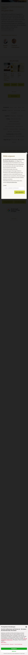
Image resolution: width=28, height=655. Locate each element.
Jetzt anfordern (20, 192)
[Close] (26, 153)
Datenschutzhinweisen (12, 182)
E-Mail (4, 185)
